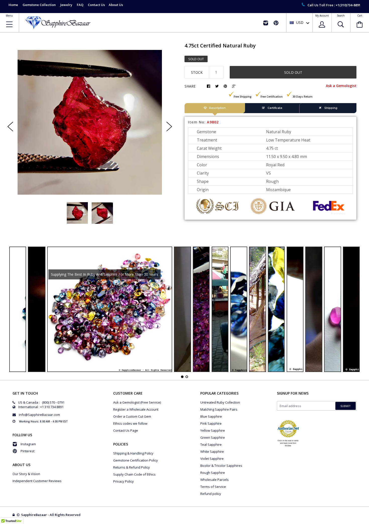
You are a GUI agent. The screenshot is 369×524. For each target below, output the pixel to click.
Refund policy (210, 493)
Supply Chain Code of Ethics (134, 474)
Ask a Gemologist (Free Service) (137, 402)
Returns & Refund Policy (131, 467)
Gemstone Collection (39, 5)
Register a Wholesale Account (135, 409)
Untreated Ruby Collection (220, 402)
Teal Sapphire (211, 444)
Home (13, 5)
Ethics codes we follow (130, 423)
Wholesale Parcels (214, 479)
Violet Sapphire (212, 458)
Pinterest (27, 451)
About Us (116, 5)
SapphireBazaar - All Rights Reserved (51, 514)
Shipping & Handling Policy (133, 453)
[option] (90, 122)
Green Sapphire (212, 437)
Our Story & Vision (26, 474)
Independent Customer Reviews (37, 481)
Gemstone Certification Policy (135, 460)
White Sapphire (212, 451)
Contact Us (96, 5)
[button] (368, 522)
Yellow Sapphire (212, 430)
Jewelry (66, 5)
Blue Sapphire (211, 416)
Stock (197, 72)
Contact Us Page (125, 430)
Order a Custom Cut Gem (132, 416)
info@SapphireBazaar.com (39, 414)
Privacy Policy (123, 481)
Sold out (293, 72)
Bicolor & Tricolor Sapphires (221, 465)
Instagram (28, 444)
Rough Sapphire (212, 472)
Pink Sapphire (211, 423)
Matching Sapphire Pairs (218, 409)
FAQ (80, 5)
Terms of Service (213, 486)
